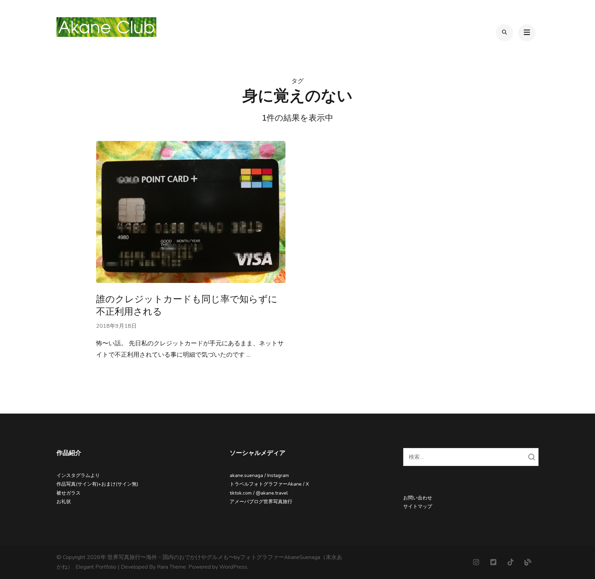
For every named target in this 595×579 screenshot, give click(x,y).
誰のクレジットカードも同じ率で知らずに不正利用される (187, 305)
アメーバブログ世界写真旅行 (261, 501)
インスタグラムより (78, 475)
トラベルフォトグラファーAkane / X (269, 484)
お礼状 (63, 501)
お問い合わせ (417, 498)
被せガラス (68, 493)
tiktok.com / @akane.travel (259, 493)
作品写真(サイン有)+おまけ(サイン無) (97, 484)
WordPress (233, 567)
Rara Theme (171, 567)
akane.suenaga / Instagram (259, 475)
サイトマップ (417, 506)
